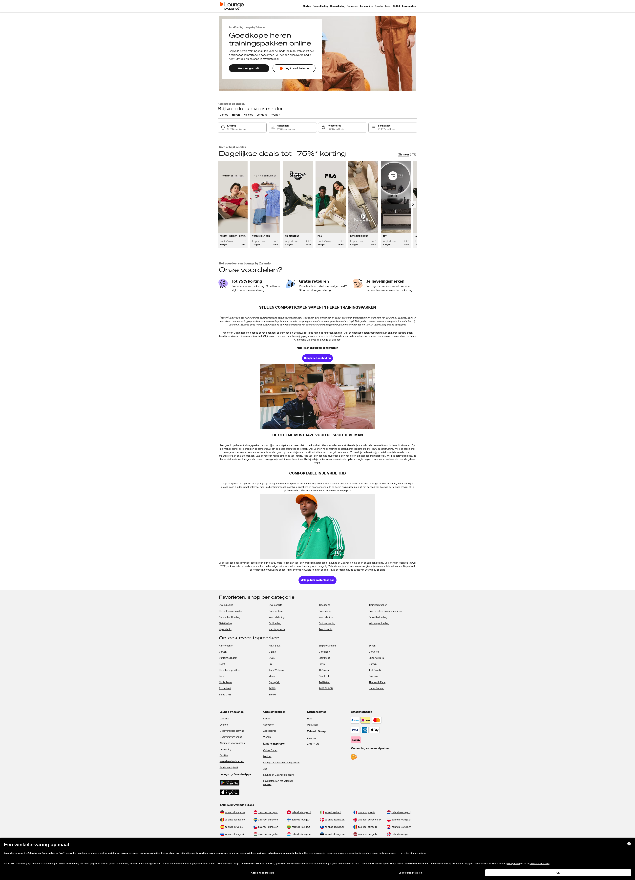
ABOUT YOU (313, 744)
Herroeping (225, 749)
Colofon (224, 724)
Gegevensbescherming (232, 731)
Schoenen (268, 724)
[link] (409, 6)
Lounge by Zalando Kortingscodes (281, 762)
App (265, 768)
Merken (267, 756)
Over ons (224, 718)
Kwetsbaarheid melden (232, 761)
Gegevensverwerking (231, 737)
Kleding (267, 718)
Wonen (267, 737)
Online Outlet (270, 750)
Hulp (309, 718)
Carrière (224, 755)
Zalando (311, 738)
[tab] (224, 114)
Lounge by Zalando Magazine (279, 774)
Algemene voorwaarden (232, 743)
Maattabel (312, 724)
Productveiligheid (229, 767)
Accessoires (269, 731)
